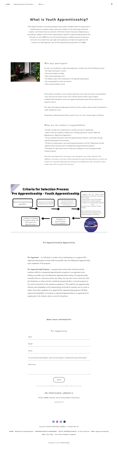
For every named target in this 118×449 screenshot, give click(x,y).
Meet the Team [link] (47, 434)
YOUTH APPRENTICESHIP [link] (67, 431)
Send (59, 379)
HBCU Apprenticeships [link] (100, 431)
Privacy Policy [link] (65, 386)
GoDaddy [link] (57, 442)
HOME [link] (8, 4)
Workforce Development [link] (24, 431)
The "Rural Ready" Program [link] (65, 434)
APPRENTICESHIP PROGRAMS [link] (46, 431)
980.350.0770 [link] (59, 402)
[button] (24, 4)
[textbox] (59, 337)
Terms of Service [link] (75, 386)
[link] (53, 422)
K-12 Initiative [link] (84, 431)
